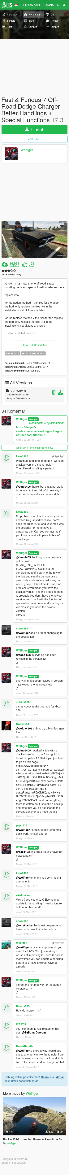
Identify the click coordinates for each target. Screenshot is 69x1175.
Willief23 (21, 943)
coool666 (22, 628)
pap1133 (21, 825)
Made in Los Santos (14, 1162)
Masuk (45, 1077)
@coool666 (23, 655)
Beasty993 (23, 1006)
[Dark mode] (58, 5)
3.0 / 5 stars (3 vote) (11, 274)
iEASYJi (21, 1024)
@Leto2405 (23, 486)
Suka (31, 266)
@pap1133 (23, 852)
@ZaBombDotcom (34, 1032)
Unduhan (14, 266)
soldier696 (23, 702)
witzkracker (23, 895)
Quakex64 (22, 724)
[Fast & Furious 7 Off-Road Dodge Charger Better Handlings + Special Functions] (34, 239)
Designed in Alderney (14, 1159)
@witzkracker (24, 925)
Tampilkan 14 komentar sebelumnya (34, 447)
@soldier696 (24, 728)
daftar (60, 1077)
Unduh (37, 129)
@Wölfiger (23, 633)
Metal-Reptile (24, 1046)
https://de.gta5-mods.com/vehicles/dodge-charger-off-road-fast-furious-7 (39, 431)
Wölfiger (26, 149)
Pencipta (33, 419)
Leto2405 (22, 456)
